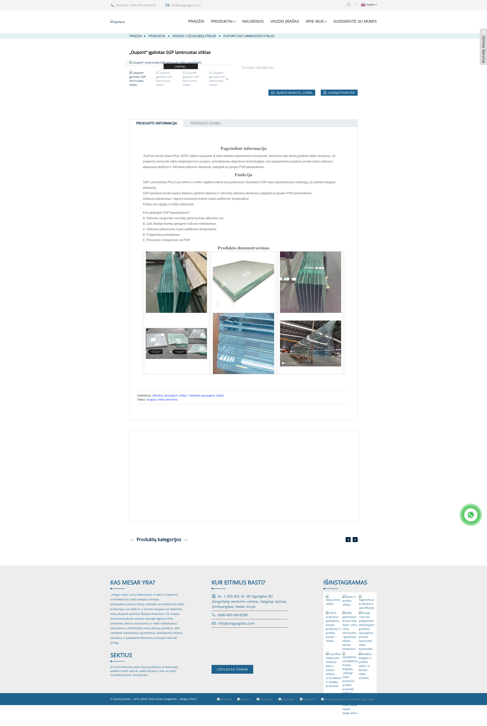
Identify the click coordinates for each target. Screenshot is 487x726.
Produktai (222, 21)
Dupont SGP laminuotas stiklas (248, 36)
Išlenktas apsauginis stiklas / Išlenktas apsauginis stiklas (188, 395)
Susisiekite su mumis (355, 21)
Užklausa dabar (232, 669)
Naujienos (253, 21)
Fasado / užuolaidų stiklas (194, 36)
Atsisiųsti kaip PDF (341, 93)
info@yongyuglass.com (186, 5)
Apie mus (315, 21)
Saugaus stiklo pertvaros (161, 399)
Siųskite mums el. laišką (294, 93)
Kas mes (132, 582)
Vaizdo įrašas (284, 21)
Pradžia (196, 21)
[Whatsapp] (470, 514)
